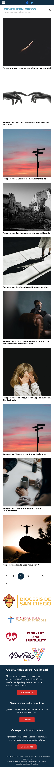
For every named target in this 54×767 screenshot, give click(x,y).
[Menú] (45, 10)
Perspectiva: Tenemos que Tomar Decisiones (24, 454)
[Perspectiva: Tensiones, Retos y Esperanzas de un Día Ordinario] (27, 372)
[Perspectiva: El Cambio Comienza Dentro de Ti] (27, 153)
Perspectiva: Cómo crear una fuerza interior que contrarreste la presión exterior (26, 342)
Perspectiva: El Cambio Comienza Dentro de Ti (25, 179)
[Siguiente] (6, 583)
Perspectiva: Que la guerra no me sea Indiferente (26, 233)
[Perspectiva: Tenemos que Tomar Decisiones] (27, 428)
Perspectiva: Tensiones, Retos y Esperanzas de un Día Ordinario (27, 399)
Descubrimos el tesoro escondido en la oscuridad (27, 68)
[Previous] (6, 576)
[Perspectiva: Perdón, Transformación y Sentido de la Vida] (27, 96)
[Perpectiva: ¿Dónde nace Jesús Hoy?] (27, 539)
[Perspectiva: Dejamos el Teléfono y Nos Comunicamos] (27, 482)
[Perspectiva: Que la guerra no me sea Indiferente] (27, 207)
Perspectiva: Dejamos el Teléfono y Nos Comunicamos (22, 509)
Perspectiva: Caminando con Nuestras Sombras (26, 287)
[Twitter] (32, 2)
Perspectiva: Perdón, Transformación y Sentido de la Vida (26, 123)
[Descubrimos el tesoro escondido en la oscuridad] (27, 42)
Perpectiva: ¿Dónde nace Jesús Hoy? (21, 565)
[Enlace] (20, 10)
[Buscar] (50, 10)
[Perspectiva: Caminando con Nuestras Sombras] (27, 261)
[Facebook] (27, 2)
